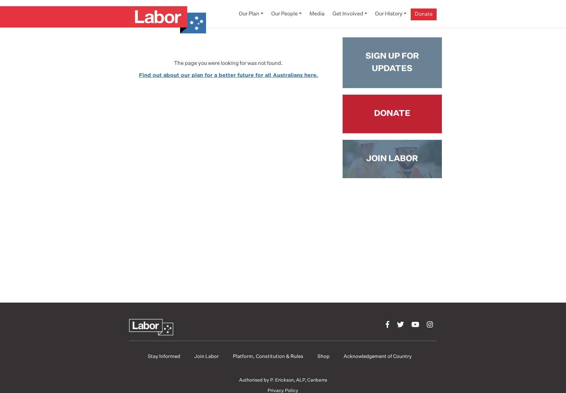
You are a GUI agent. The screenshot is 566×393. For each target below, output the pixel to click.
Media (317, 14)
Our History (389, 14)
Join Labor (206, 356)
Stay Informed (164, 356)
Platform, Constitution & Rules (268, 356)
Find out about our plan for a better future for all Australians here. (228, 75)
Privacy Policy (283, 390)
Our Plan (249, 14)
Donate (424, 14)
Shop (323, 356)
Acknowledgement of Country (378, 356)
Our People (284, 14)
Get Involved (347, 14)
